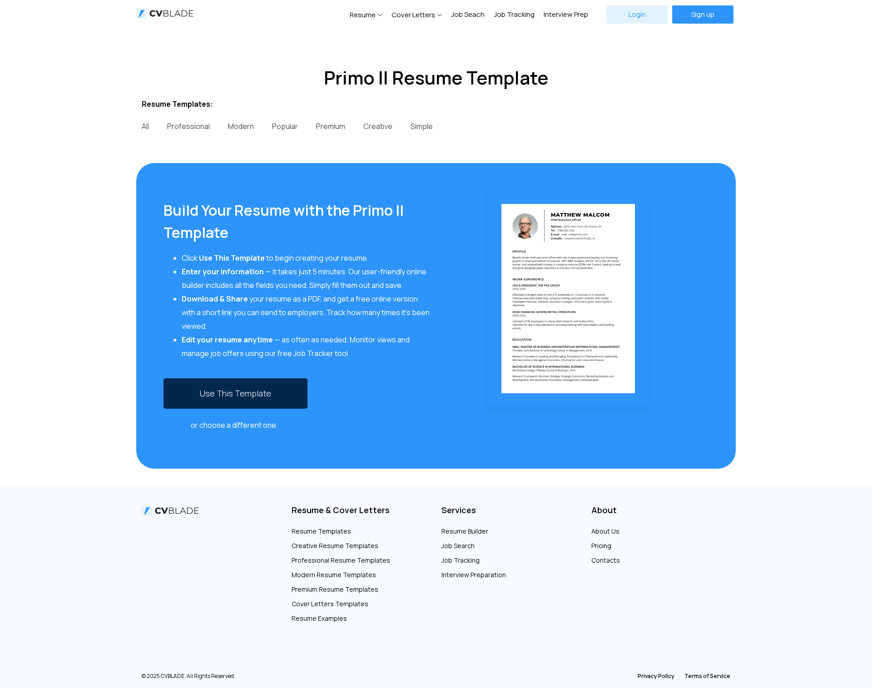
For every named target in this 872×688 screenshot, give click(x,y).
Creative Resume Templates (335, 545)
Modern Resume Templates (334, 574)
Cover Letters (413, 15)
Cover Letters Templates (330, 603)
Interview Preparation (473, 574)
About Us (605, 531)
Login (637, 14)
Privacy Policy (656, 676)
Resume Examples (319, 618)
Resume (363, 15)
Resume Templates (321, 531)
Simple (422, 126)
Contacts (605, 560)
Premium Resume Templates (335, 589)
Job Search (458, 545)
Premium (330, 126)
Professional (188, 126)
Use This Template (235, 393)
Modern (241, 126)
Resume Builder (464, 531)
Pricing (601, 545)
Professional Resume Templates (341, 560)
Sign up (702, 14)
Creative (377, 126)
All (145, 126)
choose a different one (237, 425)
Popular (285, 126)
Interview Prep (566, 14)
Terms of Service (707, 676)
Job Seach (468, 14)
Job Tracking (514, 14)
